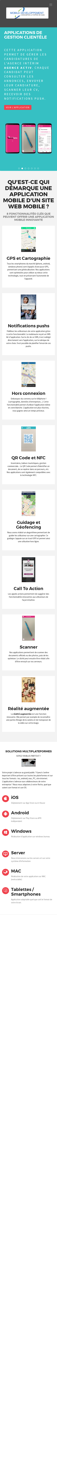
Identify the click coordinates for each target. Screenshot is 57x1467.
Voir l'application (18, 107)
